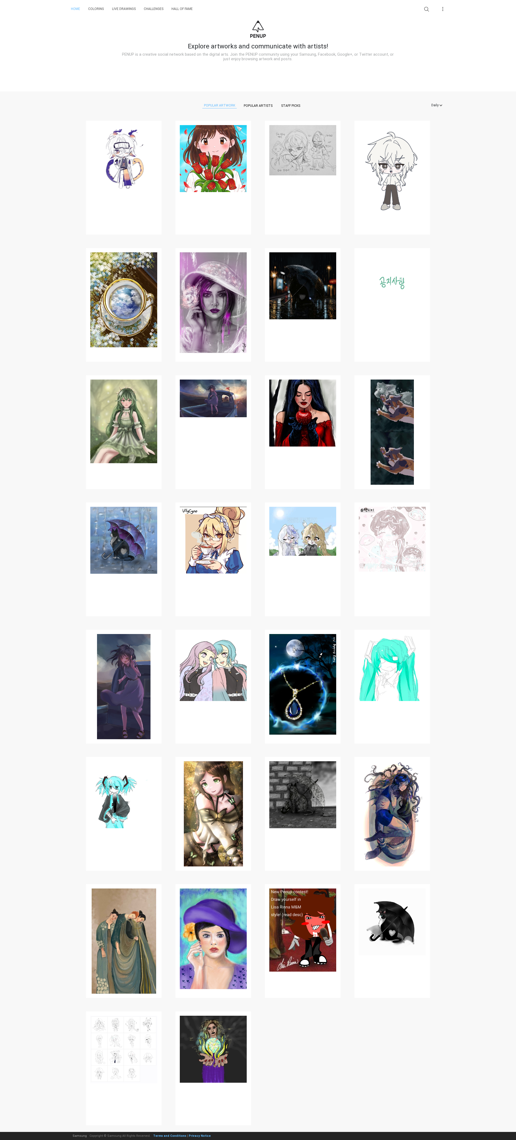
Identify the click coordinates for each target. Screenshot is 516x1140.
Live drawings (124, 9)
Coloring (96, 9)
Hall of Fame (182, 9)
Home (75, 9)
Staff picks (290, 106)
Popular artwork (219, 105)
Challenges (153, 9)
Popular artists (258, 106)
